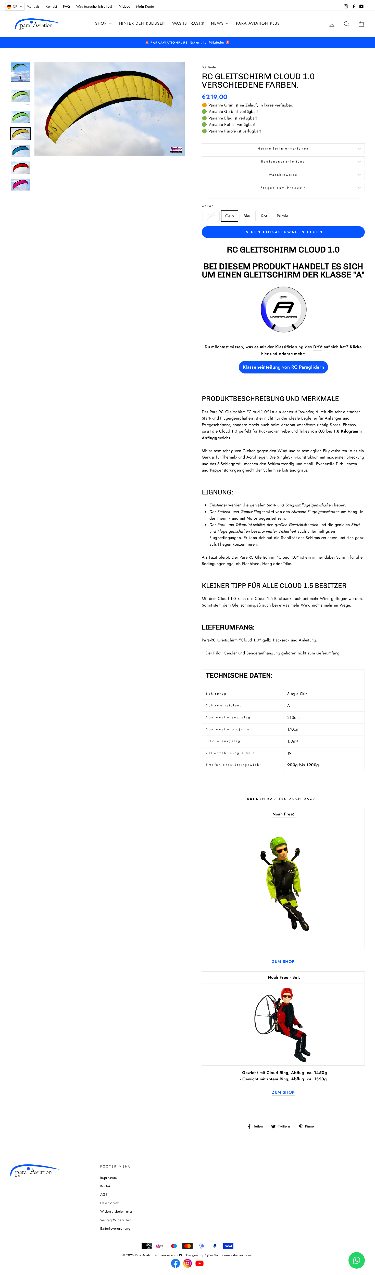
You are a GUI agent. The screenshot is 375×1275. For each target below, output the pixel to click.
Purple (282, 216)
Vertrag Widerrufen (115, 1220)
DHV (317, 347)
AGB (104, 1194)
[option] (187, 42)
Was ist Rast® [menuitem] (188, 23)
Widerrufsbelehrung (116, 1211)
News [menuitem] (217, 23)
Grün (211, 216)
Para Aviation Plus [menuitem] (258, 23)
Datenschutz (109, 1202)
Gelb (229, 216)
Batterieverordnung (115, 1228)
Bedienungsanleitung (283, 161)
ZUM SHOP (283, 961)
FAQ (66, 6)
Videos (124, 6)
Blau (248, 216)
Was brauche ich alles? (94, 6)
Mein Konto (145, 6)
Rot (264, 216)
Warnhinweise (283, 174)
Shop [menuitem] (101, 23)
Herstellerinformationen (283, 148)
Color (208, 206)
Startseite (209, 67)
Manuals (33, 6)
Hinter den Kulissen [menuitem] (142, 23)
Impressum (108, 1177)
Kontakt (51, 6)
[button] (15, 7)
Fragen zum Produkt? (283, 187)
